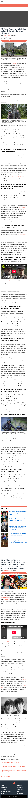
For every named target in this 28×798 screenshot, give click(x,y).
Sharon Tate (7, 599)
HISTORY (8, 776)
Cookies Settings (20, 793)
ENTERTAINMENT (10, 550)
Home (2, 550)
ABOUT (2, 785)
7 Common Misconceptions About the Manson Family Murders (14, 771)
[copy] (10, 38)
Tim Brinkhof (6, 570)
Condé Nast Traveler (16, 176)
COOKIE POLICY (4, 789)
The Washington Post (10, 281)
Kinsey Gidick (6, 35)
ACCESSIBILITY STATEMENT (6, 791)
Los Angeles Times (22, 234)
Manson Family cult (5, 597)
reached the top (23, 200)
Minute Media (11, 796)
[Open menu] (2, 2)
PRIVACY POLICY (20, 787)
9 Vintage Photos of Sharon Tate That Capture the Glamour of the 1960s (14, 767)
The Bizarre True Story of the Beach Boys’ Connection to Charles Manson (12, 763)
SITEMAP (18, 791)
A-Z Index (3, 793)
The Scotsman (22, 207)
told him (24, 679)
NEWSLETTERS (4, 787)
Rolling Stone (10, 642)
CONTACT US (19, 785)
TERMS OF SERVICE (20, 789)
